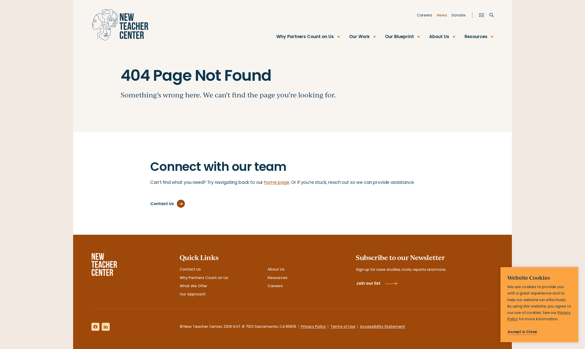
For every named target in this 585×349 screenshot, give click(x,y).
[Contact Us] (481, 15)
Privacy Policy (313, 326)
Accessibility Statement (382, 326)
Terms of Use (342, 326)
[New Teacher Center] (120, 25)
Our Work (359, 37)
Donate (458, 15)
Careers (424, 15)
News (442, 15)
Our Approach (193, 294)
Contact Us (190, 269)
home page (276, 182)
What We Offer (193, 286)
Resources (476, 37)
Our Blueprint (399, 37)
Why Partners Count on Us (305, 37)
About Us (439, 37)
